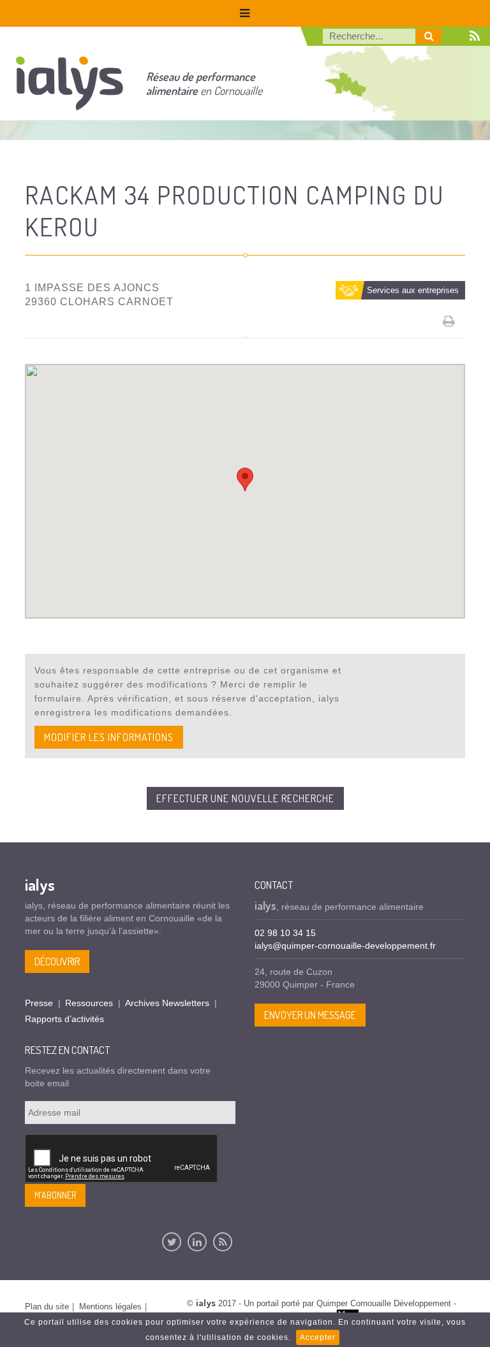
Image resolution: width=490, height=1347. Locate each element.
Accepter (318, 1337)
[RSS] (222, 1242)
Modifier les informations (109, 737)
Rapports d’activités (64, 1019)
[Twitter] (171, 1242)
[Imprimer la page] (449, 321)
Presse (39, 1003)
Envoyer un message (310, 1015)
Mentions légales (110, 1306)
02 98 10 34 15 (285, 933)
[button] (245, 479)
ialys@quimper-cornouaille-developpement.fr (345, 945)
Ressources (89, 1003)
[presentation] (122, 1159)
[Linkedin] (197, 1242)
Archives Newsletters (167, 1003)
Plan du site (47, 1306)
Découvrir (57, 961)
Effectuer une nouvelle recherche (245, 798)
